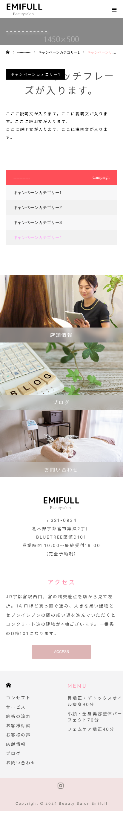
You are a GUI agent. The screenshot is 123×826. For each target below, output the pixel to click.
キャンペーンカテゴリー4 (37, 237)
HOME (8, 685)
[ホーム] (8, 52)
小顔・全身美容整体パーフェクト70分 (95, 716)
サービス (16, 707)
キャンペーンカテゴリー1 (35, 74)
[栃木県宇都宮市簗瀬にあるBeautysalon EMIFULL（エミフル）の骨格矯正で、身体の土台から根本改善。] (33, 8)
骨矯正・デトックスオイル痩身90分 (95, 701)
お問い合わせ (21, 762)
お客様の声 (18, 734)
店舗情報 (16, 744)
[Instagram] (60, 786)
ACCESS (61, 652)
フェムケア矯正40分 (91, 729)
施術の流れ (18, 716)
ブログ (13, 753)
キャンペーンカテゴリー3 (37, 222)
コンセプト (18, 697)
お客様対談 (18, 725)
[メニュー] (114, 9)
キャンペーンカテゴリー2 (37, 207)
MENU (77, 686)
